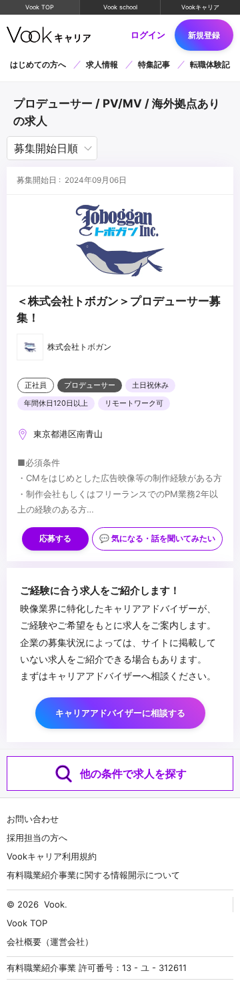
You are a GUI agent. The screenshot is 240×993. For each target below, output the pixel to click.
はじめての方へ (38, 64)
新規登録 (204, 35)
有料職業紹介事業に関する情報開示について (93, 875)
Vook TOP (39, 7)
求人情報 (102, 64)
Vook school (120, 7)
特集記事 (154, 64)
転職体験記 (210, 64)
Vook (54, 904)
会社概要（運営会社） (50, 941)
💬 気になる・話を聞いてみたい (157, 538)
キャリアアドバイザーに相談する (120, 712)
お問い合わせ (33, 818)
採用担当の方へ (37, 837)
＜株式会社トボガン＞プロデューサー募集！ (119, 309)
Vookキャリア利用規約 (52, 856)
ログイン (148, 35)
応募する (55, 538)
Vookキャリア (200, 7)
